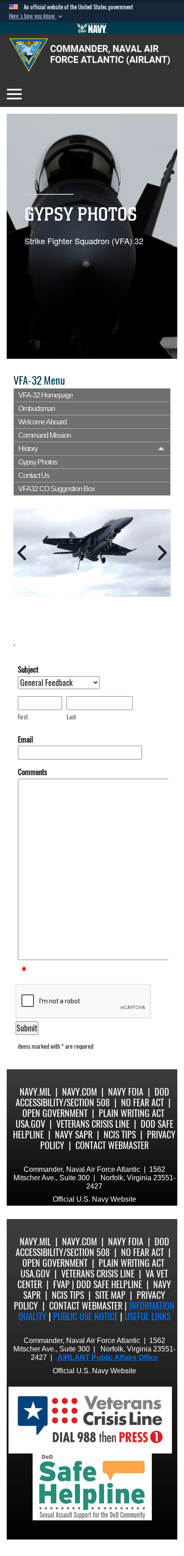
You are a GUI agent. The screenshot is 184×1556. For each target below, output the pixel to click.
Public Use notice (85, 1316)
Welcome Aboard (42, 422)
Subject (28, 669)
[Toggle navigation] (14, 94)
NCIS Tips (120, 1135)
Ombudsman (36, 408)
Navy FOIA (125, 1092)
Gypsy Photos (37, 462)
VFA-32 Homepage (45, 395)
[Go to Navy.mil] (92, 28)
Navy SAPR (73, 1135)
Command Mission (44, 435)
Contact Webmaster (112, 1145)
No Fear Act (142, 1102)
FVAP (61, 1284)
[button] (36, 16)
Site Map (110, 1295)
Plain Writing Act (131, 1113)
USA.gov (30, 1124)
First (23, 716)
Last (71, 716)
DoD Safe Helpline (109, 1284)
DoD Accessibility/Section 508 (92, 1097)
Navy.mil (35, 1092)
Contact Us (33, 475)
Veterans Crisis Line (93, 1124)
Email (25, 739)
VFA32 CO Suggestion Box (56, 489)
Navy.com (79, 1092)
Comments (32, 772)
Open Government (55, 1113)
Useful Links (148, 1316)
